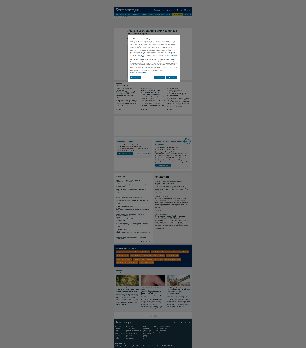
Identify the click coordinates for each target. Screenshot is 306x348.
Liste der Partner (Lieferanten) (138, 72)
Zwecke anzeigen (135, 77)
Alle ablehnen (159, 77)
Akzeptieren (172, 77)
